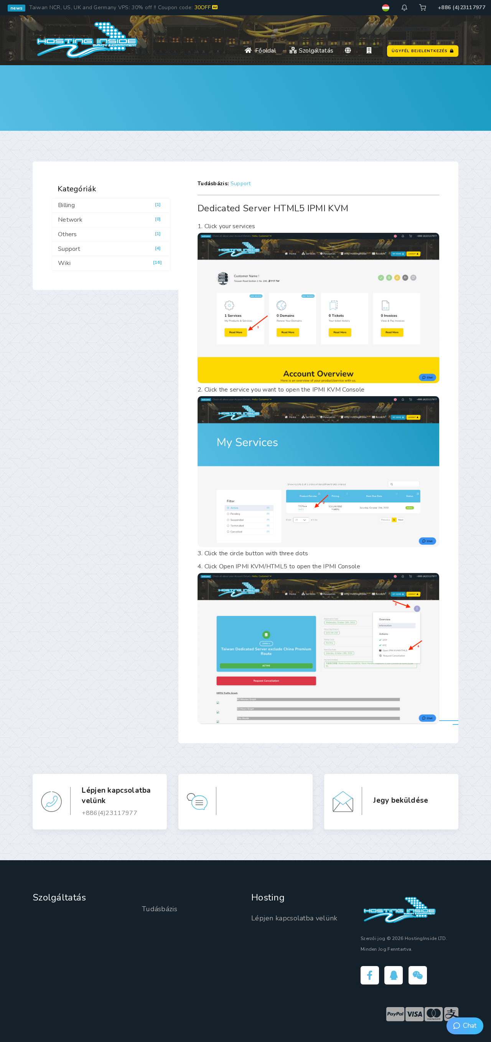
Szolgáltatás (315, 50)
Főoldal (264, 50)
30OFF (203, 7)
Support (241, 183)
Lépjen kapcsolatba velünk (294, 918)
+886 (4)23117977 (461, 7)
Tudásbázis (159, 909)
